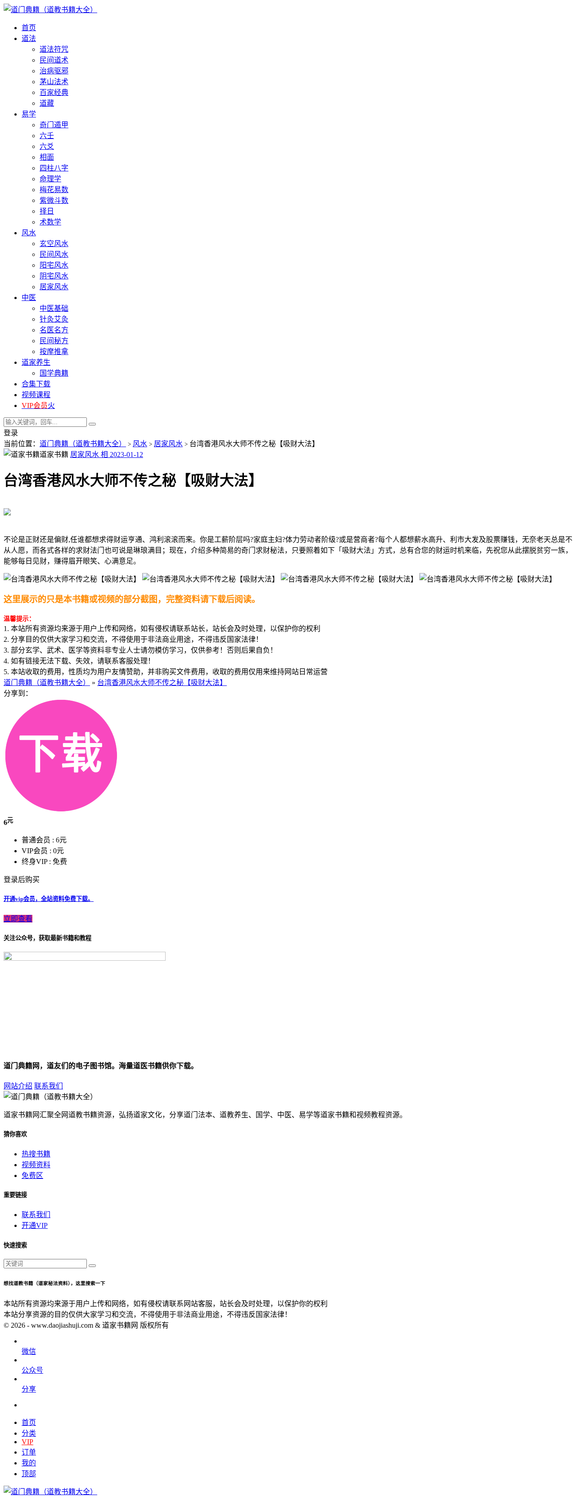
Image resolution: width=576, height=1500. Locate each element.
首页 (29, 1422)
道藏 (47, 103)
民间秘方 (54, 341)
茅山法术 (54, 81)
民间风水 (54, 254)
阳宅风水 (54, 265)
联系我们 (48, 1086)
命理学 (50, 179)
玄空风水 (54, 243)
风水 (140, 444)
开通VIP (35, 1225)
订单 (29, 1452)
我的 (29, 1463)
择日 (47, 211)
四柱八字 (54, 168)
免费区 (32, 1175)
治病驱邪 (54, 71)
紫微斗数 (54, 200)
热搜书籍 (36, 1154)
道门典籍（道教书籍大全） (83, 444)
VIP (27, 1442)
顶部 (29, 1474)
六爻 (47, 146)
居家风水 (54, 287)
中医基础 (54, 308)
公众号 (32, 1370)
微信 (29, 1351)
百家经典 (54, 92)
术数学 (50, 222)
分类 (29, 1433)
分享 (29, 1389)
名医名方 (54, 330)
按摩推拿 (54, 351)
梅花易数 (54, 189)
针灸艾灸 (54, 319)
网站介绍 (18, 1086)
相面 (47, 157)
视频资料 (36, 1165)
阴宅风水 (54, 276)
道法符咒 (54, 49)
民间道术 (54, 60)
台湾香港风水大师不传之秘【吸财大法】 (162, 682)
